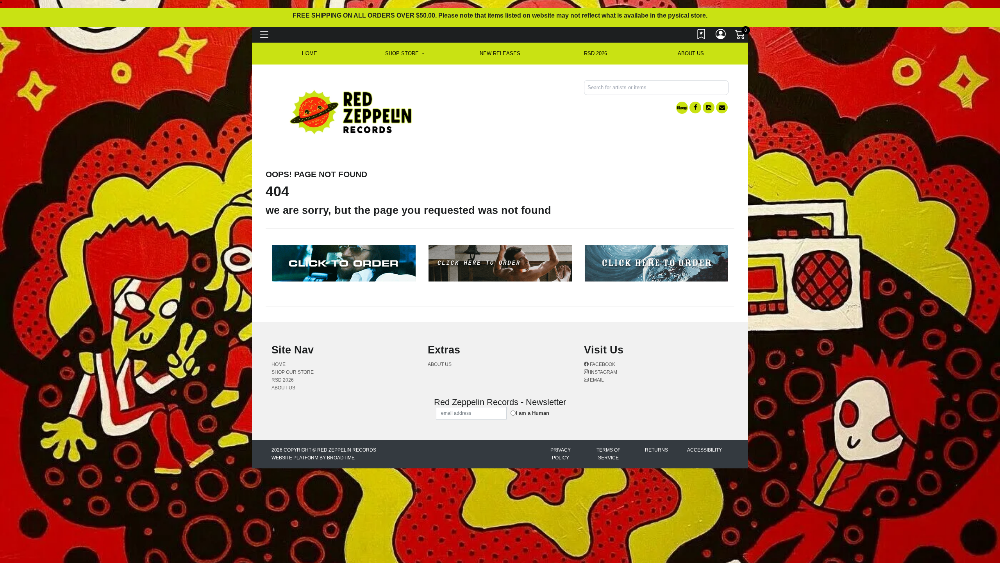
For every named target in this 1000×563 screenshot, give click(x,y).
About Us (691, 53)
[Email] (722, 107)
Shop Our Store (292, 372)
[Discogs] (682, 108)
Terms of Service (608, 454)
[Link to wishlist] (701, 36)
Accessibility (704, 450)
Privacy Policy (560, 454)
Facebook (602, 364)
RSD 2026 (595, 53)
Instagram (603, 372)
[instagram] (708, 107)
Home (278, 364)
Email (596, 380)
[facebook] (695, 107)
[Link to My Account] (721, 36)
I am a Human (532, 413)
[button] (404, 54)
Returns (656, 450)
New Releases (500, 53)
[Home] (351, 112)
